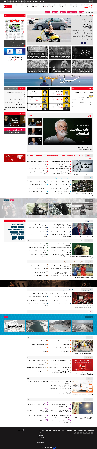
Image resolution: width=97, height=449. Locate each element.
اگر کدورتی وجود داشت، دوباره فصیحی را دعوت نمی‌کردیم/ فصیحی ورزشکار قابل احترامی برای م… (60, 272)
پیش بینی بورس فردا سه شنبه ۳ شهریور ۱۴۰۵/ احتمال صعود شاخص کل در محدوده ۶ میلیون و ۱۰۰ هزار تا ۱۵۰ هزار (38, 57)
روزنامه (7, 88)
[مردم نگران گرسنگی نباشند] (45, 106)
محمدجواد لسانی (37, 101)
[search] (24, 1)
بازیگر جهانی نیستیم (20, 125)
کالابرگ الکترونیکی (72, 12)
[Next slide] (85, 43)
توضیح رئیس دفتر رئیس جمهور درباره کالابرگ (38, 188)
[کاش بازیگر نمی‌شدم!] (35, 122)
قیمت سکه (55, 12)
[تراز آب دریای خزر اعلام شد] (37, 326)
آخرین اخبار (21, 88)
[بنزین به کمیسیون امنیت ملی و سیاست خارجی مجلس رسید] (82, 186)
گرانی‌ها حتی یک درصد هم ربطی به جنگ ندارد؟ (83, 353)
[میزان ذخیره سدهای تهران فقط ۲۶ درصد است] (60, 326)
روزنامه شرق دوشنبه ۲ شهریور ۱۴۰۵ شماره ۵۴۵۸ (15, 42)
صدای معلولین (88, 283)
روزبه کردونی (60, 94)
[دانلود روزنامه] (5, 42)
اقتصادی (46, 403)
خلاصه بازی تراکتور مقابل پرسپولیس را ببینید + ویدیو (83, 56)
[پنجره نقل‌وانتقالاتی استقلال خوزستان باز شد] (82, 270)
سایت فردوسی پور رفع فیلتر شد (40, 364)
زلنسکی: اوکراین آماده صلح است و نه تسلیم (38, 231)
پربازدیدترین (14, 88)
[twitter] (13, 1)
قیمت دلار (81, 12)
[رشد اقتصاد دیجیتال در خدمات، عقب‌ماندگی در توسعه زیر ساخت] (49, 30)
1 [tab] (24, 45)
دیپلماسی (69, 178)
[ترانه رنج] (35, 141)
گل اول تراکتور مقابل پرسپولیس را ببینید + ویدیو (15, 97)
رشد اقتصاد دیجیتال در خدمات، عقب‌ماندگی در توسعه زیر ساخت (83, 26)
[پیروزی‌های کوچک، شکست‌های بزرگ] (66, 93)
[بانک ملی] (14, 58)
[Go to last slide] (5, 32)
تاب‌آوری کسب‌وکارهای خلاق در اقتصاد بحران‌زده (37, 367)
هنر (78, 290)
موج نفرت (45, 351)
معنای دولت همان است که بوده (84, 93)
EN (92, 1)
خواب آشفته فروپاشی (36, 91)
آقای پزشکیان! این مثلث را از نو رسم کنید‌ (34, 98)
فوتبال (81, 262)
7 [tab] (14, 45)
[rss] (22, 1)
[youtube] (5, 1)
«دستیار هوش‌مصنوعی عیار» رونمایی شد (61, 364)
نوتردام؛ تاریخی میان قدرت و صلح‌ (62, 348)
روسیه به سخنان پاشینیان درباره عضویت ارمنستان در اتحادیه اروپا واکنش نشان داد (60, 224)
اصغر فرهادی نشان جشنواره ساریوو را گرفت (38, 296)
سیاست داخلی (78, 178)
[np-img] (14, 32)
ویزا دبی (14, 224)
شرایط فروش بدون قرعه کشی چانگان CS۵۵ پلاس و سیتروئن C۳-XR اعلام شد (61, 255)
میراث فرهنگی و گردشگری (52, 155)
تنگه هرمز (47, 12)
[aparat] (10, 1)
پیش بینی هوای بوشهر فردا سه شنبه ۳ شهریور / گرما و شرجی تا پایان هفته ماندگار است (60, 169)
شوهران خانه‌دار (66, 344)
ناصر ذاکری (60, 107)
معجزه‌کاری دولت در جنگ (57, 98)
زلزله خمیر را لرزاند (43, 421)
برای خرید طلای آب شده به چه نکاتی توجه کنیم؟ (37, 381)
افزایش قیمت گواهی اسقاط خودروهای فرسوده (60, 247)
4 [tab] (19, 45)
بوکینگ (22, 234)
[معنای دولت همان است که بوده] (91, 96)
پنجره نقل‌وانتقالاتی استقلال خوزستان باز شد (84, 277)
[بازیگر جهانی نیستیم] (35, 131)
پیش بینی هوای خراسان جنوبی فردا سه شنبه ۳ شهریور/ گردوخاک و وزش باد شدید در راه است (61, 172)
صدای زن (89, 200)
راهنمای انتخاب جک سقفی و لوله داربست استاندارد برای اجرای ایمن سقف (62, 392)
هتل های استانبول (13, 232)
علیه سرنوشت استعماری (85, 149)
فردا (36, 7)
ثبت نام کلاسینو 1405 (15, 234)
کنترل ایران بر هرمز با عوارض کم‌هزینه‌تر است (60, 227)
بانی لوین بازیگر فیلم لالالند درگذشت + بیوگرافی (59, 293)
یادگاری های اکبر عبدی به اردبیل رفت (39, 293)
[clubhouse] (8, 1)
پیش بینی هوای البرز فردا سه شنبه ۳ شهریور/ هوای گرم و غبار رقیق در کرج (61, 165)
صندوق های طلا (21, 239)
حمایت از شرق (41, 435)
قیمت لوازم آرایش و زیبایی (19, 229)
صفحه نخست (91, 430)
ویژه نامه (43, 89)
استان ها (17, 7)
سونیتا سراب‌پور (84, 30)
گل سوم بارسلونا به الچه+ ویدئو (40, 275)
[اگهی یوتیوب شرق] (14, 158)
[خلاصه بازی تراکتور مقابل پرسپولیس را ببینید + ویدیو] (82, 52)
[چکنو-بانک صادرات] (14, 51)
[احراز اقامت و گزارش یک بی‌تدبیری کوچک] (66, 106)
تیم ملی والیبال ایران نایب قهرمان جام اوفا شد (60, 268)
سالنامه (55, 89)
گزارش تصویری (21, 113)
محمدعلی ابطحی (59, 99)
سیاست (77, 7)
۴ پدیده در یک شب (43, 341)
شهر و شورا (81, 155)
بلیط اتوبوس (21, 232)
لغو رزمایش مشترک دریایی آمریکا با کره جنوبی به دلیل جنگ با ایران (78, 16)
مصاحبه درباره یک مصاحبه (41, 348)
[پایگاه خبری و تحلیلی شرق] (87, 8)
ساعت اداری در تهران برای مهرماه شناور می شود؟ (15, 107)
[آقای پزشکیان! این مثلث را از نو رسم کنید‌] (45, 100)
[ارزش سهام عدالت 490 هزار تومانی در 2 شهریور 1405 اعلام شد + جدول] (82, 249)
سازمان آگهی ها (40, 442)
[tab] (21, 88)
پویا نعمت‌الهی (38, 106)
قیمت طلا (63, 12)
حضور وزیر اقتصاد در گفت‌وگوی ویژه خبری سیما (15, 100)
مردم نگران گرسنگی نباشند (35, 104)
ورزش (47, 7)
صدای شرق (48, 430)
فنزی (38, 89)
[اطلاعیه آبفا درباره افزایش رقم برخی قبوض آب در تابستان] (14, 326)
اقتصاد (61, 7)
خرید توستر (14, 237)
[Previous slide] (82, 43)
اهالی (49, 89)
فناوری (31, 7)
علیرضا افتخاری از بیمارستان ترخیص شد (61, 303)
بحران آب (89, 317)
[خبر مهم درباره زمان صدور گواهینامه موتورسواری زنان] (37, 209)
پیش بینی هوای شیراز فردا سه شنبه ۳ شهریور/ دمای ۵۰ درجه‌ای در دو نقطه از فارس (61, 162)
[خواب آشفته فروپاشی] (45, 93)
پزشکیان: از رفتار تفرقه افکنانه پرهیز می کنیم (38, 184)
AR (89, 1)
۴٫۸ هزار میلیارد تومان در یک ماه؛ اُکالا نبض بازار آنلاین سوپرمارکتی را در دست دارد (83, 373)
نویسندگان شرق (40, 440)
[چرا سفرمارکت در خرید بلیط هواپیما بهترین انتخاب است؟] (82, 386)
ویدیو (90, 115)
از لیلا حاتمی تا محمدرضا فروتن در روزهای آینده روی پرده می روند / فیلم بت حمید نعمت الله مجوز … (82, 306)
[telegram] (16, 1)
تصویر (23, 7)
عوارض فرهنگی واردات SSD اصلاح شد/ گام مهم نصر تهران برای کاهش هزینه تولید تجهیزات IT (60, 371)
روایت (41, 7)
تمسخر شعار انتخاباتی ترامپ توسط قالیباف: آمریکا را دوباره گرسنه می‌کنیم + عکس (61, 70)
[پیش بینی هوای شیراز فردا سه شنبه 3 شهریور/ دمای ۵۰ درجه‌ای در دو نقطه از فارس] (82, 408)
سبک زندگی (71, 290)
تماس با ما (42, 430)
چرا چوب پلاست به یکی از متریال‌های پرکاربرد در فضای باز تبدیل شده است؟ (60, 382)
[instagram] (19, 1)
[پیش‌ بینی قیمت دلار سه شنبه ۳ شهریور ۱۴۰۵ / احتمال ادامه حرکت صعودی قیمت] (82, 66)
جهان (71, 7)
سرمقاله (91, 88)
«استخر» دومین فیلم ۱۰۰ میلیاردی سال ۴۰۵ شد (60, 300)
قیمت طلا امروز (21, 237)
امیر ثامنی (39, 93)
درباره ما (42, 433)
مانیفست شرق (40, 437)
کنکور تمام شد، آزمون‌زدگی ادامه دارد (62, 341)
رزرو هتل (10, 229)
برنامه (60, 89)
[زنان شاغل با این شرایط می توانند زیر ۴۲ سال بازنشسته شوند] (60, 209)
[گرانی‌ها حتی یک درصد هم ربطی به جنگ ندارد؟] (82, 346)
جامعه (67, 7)
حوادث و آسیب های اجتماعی (68, 155)
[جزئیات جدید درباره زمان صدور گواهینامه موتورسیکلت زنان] (82, 209)
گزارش (6, 200)
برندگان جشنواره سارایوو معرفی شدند (61, 296)
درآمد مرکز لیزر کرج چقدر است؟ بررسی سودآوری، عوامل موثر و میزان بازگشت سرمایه (60, 385)
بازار (27, 7)
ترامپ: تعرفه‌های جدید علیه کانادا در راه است (84, 237)
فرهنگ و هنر (54, 7)
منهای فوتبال (73, 262)
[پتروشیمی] (48, 79)
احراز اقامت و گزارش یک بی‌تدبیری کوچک (57, 105)
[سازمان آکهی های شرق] (14, 131)
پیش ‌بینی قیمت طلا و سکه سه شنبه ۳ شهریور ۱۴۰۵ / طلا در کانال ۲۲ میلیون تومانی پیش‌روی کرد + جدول (60, 57)
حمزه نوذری (86, 96)
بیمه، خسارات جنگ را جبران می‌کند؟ (39, 344)
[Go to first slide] (6, 121)
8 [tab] (12, 45)
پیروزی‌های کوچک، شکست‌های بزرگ (56, 91)
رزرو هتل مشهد (21, 227)
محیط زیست (39, 155)
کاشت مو (14, 239)
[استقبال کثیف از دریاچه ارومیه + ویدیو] (82, 326)
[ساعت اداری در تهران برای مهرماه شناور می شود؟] (82, 166)
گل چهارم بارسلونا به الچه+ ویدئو (40, 272)
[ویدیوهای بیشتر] (30, 116)
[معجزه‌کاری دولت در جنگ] (66, 100)
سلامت (31, 155)
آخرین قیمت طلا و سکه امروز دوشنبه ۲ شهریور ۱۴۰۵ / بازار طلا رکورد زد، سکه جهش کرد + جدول (38, 70)
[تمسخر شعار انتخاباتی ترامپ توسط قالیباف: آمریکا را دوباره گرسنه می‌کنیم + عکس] (60, 66)
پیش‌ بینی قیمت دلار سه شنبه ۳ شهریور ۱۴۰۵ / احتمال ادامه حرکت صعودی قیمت (83, 70)
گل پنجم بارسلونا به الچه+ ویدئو (40, 268)
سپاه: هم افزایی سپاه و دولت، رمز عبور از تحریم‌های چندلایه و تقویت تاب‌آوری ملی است (61, 192)
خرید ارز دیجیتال (21, 224)
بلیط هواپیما (14, 227)
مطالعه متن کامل (75, 106)
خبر (11, 200)
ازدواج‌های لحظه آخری (64, 351)
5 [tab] (17, 45)
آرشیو (5, 16)
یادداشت (66, 89)
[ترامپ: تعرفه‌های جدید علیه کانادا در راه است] (82, 229)
